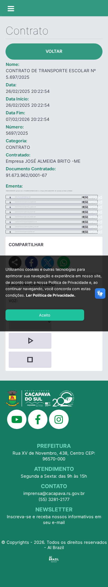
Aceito (44, 315)
